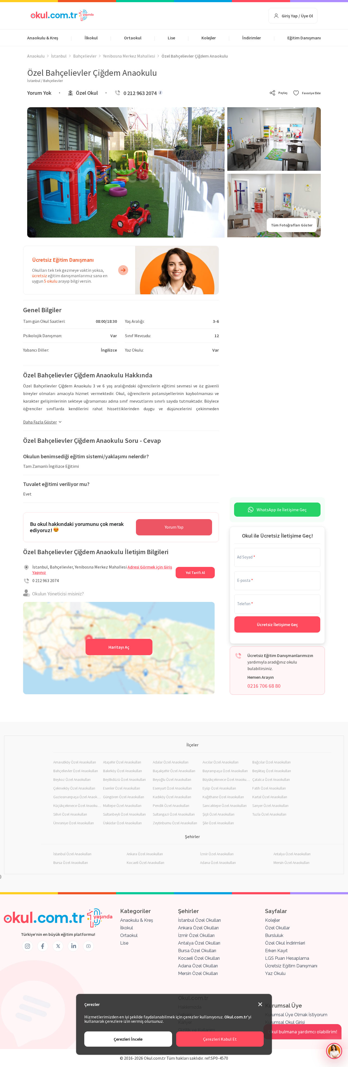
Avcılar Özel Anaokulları (220, 762)
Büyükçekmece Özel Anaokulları (226, 779)
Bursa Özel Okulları (197, 950)
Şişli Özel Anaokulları (218, 814)
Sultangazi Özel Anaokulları (174, 814)
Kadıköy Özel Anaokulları (172, 796)
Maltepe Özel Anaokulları (122, 805)
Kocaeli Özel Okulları (199, 958)
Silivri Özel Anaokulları (70, 814)
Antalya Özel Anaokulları (292, 853)
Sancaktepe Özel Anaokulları (225, 805)
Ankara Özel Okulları (198, 927)
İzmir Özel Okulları (196, 935)
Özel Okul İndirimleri (285, 943)
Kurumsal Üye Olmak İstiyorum (296, 1014)
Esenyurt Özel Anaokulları (172, 788)
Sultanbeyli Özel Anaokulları (124, 814)
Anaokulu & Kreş (42, 37)
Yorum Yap (174, 527)
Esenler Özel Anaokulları (121, 788)
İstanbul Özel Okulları (199, 920)
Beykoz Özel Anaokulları (72, 779)
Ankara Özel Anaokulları (145, 853)
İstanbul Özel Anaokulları (72, 853)
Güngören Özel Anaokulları (123, 796)
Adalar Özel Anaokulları (170, 762)
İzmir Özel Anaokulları (217, 853)
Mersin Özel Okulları (198, 973)
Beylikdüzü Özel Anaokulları (124, 779)
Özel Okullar (277, 927)
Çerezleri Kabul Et (220, 1039)
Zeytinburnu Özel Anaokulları (175, 822)
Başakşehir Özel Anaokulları (174, 770)
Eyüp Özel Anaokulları (219, 788)
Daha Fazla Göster (40, 422)
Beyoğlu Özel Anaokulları (172, 779)
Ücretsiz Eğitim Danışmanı (291, 965)
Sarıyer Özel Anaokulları (270, 805)
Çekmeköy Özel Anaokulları (74, 788)
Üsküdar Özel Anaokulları (122, 822)
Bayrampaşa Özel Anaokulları (225, 770)
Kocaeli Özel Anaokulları (145, 862)
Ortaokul (132, 37)
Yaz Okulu (275, 973)
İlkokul (91, 37)
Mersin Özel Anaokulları (291, 862)
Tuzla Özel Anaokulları (269, 814)
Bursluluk (274, 935)
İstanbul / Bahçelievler (45, 80)
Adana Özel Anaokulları (218, 862)
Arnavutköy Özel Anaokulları (74, 762)
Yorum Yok (39, 92)
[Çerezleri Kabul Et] (260, 1004)
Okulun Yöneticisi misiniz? (58, 594)
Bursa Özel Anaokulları (70, 862)
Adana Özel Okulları (198, 965)
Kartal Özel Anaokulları (269, 796)
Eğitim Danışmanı (304, 37)
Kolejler (208, 37)
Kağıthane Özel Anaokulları (223, 796)
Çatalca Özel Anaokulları (271, 779)
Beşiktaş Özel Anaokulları (271, 770)
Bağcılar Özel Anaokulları (271, 762)
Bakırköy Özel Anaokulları (122, 770)
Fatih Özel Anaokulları (269, 788)
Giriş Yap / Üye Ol (297, 15)
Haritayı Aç (118, 647)
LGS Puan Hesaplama (287, 958)
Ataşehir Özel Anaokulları (122, 762)
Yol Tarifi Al (195, 572)
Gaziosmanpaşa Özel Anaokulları (77, 796)
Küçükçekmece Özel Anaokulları (77, 805)
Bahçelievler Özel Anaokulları (75, 770)
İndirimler (251, 37)
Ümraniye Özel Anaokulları (73, 822)
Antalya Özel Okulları (199, 943)
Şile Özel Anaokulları (218, 822)
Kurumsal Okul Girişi (285, 1022)
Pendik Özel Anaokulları (171, 805)
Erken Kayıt (276, 950)
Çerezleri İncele (128, 1039)
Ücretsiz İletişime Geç (277, 624)
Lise (171, 37)
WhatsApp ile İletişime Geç (282, 509)
